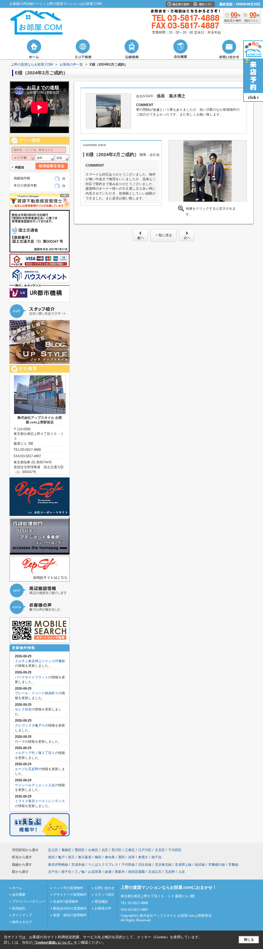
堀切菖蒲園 (136, 872)
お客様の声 (103, 908)
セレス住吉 (23, 709)
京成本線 (78, 864)
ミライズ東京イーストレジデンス (40, 801)
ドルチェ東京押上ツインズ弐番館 (40, 661)
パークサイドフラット (31, 677)
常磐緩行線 (216, 864)
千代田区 (175, 850)
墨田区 (80, 850)
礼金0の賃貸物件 (65, 901)
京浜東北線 (163, 864)
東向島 (110, 857)
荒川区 (116, 850)
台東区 (93, 850)
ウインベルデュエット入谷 (35, 785)
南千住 (157, 857)
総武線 (200, 864)
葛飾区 (66, 850)
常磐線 (233, 864)
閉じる (249, 940)
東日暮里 (84, 857)
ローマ (20, 741)
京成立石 (155, 872)
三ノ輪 (80, 872)
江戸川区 (145, 850)
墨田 (121, 857)
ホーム (17, 888)
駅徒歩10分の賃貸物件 (70, 908)
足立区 (53, 850)
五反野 (170, 872)
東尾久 (143, 857)
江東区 (130, 850)
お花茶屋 (94, 872)
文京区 (160, 850)
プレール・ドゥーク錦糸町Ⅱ (36, 693)
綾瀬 (108, 872)
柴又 (71, 857)
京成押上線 (183, 864)
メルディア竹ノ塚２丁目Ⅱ (35, 753)
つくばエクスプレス (103, 864)
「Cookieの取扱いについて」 (53, 942)
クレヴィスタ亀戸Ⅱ (30, 725)
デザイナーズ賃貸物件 (70, 894)
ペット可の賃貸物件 (68, 888)
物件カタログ (22, 922)
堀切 (51, 857)
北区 (104, 850)
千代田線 (128, 864)
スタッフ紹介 (105, 894)
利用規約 (18, 908)
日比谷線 (145, 864)
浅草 (131, 857)
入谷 (181, 872)
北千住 (53, 872)
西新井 (120, 872)
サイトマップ (22, 915)
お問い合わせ (105, 888)
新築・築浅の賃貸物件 (70, 915)
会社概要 (18, 894)
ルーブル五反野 (26, 769)
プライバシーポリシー (28, 901)
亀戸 (61, 857)
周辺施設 (101, 901)
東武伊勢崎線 (58, 864)
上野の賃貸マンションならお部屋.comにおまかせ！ (169, 887)
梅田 (98, 857)
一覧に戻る (163, 235)
